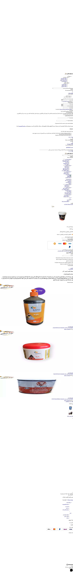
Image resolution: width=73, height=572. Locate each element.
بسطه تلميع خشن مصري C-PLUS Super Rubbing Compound (62, 398)
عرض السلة (70, 147)
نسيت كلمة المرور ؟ (65, 101)
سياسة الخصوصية (22, 126)
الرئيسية (71, 204)
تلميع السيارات (66, 250)
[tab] (36, 268)
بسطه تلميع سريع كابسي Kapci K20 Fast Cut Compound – (63, 327)
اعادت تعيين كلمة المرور (69, 115)
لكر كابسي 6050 (70, 416)
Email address (70, 120)
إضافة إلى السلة (70, 239)
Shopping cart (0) (70, 144)
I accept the (64, 109)
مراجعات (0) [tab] (71, 269)
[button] (71, 141)
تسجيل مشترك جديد (70, 112)
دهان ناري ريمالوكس (69, 401)
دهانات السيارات (67, 204)
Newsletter (71, 110)
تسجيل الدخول (70, 102)
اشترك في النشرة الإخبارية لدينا (66, 111)
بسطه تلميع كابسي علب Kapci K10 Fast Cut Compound (63, 373)
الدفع (67, 147)
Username (70, 117)
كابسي (70, 251)
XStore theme (70, 499)
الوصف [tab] (71, 268)
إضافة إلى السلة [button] (67, 329)
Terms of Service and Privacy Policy (66, 109)
